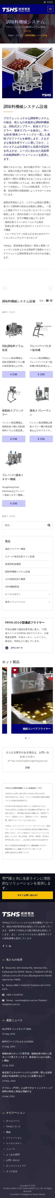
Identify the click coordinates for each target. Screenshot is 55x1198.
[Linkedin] (10, 946)
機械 (8, 1132)
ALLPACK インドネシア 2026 (16, 1028)
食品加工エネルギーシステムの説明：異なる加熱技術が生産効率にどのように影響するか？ (27, 1074)
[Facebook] (3, 946)
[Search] (49, 525)
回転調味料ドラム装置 (13, 348)
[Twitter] (7, 946)
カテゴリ (19, 35)
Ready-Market (39, 1194)
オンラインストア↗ (16, 1166)
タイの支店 (11, 1171)
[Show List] (51, 301)
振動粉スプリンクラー (13, 412)
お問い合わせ (10, 852)
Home (10, 35)
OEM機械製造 (12, 587)
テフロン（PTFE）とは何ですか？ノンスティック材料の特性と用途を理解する (27, 1089)
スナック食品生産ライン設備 (19, 556)
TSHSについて (13, 1126)
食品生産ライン (11, 849)
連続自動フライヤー (39, 845)
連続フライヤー (24, 849)
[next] (50, 288)
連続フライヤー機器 (15, 549)
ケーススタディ (13, 594)
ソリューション (14, 1138)
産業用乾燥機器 (13, 564)
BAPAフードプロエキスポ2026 (17, 1041)
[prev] (4, 288)
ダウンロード (16, 647)
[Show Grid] (47, 301)
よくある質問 (13, 1155)
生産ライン (26, 845)
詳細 (27, 767)
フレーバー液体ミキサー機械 (13, 477)
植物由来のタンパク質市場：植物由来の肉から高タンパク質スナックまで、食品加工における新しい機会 (27, 1057)
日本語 (50, 2)
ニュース (10, 1149)
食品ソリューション (15, 602)
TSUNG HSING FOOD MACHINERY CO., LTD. (23, 1189)
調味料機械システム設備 (36, 35)
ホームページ (13, 1121)
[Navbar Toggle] (50, 9)
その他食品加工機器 (15, 579)
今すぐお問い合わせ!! (27, 895)
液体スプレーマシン (40, 412)
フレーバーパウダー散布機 (40, 348)
